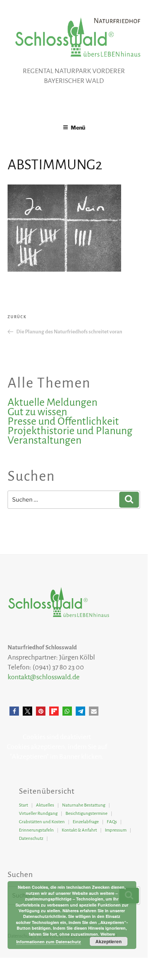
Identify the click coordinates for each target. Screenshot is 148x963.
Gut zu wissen (37, 411)
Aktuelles (45, 805)
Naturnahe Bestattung (83, 805)
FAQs (112, 821)
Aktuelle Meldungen (52, 402)
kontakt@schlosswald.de (43, 677)
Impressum (115, 830)
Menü (78, 127)
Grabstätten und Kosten (42, 821)
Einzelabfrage (86, 821)
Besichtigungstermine (86, 813)
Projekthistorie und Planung (70, 430)
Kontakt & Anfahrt (79, 830)
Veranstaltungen (44, 440)
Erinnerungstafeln (36, 830)
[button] (14, 711)
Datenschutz (31, 838)
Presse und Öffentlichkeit (63, 421)
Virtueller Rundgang (38, 813)
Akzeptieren (108, 941)
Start (23, 805)
